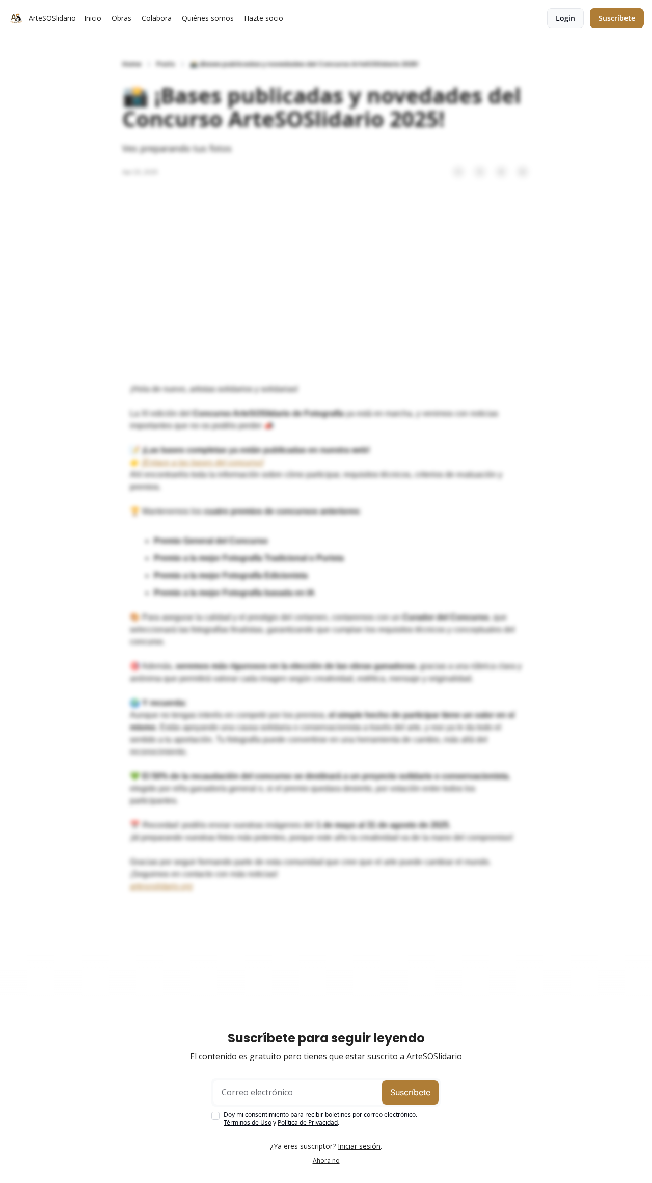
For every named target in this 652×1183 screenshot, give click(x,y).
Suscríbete (410, 1092)
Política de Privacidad (308, 1122)
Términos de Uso (247, 1122)
